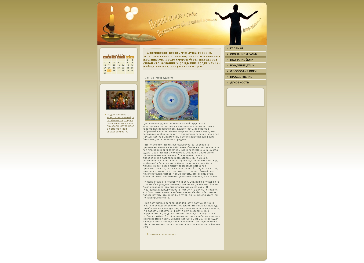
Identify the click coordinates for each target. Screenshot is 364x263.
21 (123, 68)
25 (109, 71)
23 (132, 68)
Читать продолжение (163, 234)
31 (105, 73)
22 (128, 68)
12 (114, 65)
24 (105, 71)
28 (123, 71)
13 (119, 65)
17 (105, 68)
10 (105, 65)
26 (114, 71)
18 (109, 68)
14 (123, 65)
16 (132, 65)
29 (128, 71)
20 (119, 68)
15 (128, 65)
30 (132, 71)
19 (114, 68)
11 (109, 65)
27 (119, 71)
